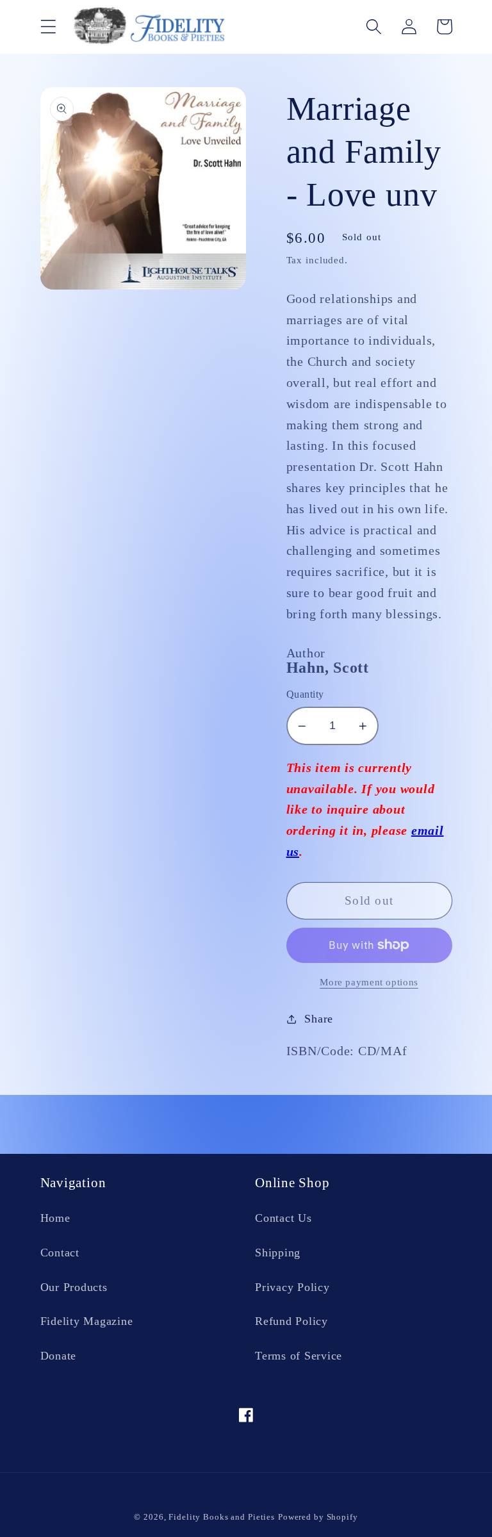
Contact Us (283, 1218)
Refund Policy (291, 1321)
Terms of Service (298, 1355)
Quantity (305, 694)
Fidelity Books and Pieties (221, 1517)
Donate (58, 1355)
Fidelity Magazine (86, 1321)
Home (55, 1218)
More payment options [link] (369, 982)
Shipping (277, 1252)
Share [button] (318, 1018)
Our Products (74, 1287)
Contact (59, 1252)
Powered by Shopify (318, 1517)
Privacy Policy (292, 1287)
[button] (48, 26)
